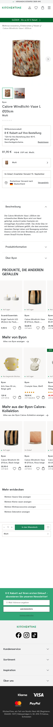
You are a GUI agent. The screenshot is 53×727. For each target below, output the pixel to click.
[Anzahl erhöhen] (12, 527)
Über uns (8, 680)
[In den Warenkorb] (19, 327)
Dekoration (26, 25)
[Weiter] (48, 59)
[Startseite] (11, 8)
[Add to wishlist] (14, 328)
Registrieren (43, 142)
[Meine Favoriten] (36, 7)
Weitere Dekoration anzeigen (17, 512)
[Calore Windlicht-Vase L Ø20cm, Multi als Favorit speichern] (48, 527)
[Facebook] (19, 635)
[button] (7, 120)
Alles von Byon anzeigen (14, 341)
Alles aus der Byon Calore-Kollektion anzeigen (23, 415)
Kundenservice (12, 649)
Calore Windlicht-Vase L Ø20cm (17, 28)
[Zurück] (5, 59)
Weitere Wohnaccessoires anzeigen (20, 507)
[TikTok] (34, 635)
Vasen (37, 25)
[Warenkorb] (42, 7)
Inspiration (9, 670)
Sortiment (9, 659)
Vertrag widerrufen (27, 615)
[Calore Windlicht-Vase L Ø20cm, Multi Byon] (26, 59)
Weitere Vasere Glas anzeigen (17, 497)
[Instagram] (26, 635)
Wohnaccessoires (10, 25)
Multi (6, 534)
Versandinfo (43, 183)
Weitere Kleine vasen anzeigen (17, 502)
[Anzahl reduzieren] (4, 527)
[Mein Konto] (29, 7)
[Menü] (49, 7)
